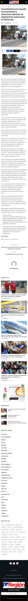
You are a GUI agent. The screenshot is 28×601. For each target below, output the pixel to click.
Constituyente (22, 532)
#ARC (3, 524)
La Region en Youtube (6, 478)
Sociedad (3, 505)
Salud (2, 497)
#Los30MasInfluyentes (18, 527)
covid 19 (10, 534)
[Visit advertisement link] (14, 393)
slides (2, 502)
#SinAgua (12, 529)
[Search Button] (26, 2)
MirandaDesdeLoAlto (6, 549)
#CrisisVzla (6, 239)
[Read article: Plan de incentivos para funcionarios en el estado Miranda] (4, 423)
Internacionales (5, 475)
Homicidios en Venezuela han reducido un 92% (13, 315)
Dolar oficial (4, 539)
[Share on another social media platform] (23, 51)
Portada (23, 549)
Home (2, 6)
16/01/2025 (11, 318)
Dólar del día (4, 456)
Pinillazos (4, 489)
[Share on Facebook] (9, 51)
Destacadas (5, 292)
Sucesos (3, 508)
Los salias (10, 547)
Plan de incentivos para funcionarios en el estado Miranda (17, 422)
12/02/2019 (15, 23)
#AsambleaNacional (10, 524)
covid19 (15, 534)
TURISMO (3, 513)
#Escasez (4, 527)
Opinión (3, 486)
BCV (7, 532)
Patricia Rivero (5, 318)
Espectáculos (5, 470)
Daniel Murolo (8, 23)
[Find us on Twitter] (14, 563)
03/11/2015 (11, 418)
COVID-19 (3, 442)
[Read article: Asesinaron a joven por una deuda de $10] (4, 410)
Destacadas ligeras (6, 453)
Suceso (14, 551)
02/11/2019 (11, 424)
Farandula (4, 472)
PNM (18, 549)
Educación (4, 461)
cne (16, 532)
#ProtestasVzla (14, 239)
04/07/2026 (13, 298)
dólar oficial (15, 539)
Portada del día (5, 494)
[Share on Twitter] (16, 51)
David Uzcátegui (5, 537)
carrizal (12, 532)
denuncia (12, 537)
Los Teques (4, 480)
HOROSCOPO (4, 544)
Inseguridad (17, 544)
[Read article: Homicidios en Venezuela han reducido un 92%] (14, 307)
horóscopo (11, 544)
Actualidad (4, 434)
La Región (4, 547)
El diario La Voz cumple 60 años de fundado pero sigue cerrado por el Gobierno (13, 295)
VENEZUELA (4, 554)
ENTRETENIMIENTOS (6, 467)
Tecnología (4, 510)
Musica (14, 549)
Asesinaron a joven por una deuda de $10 (17, 409)
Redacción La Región (6, 298)
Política (3, 491)
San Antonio (4, 500)
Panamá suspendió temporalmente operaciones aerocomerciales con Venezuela (14, 336)
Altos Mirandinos (8, 6)
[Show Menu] (1, 2)
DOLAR (23, 537)
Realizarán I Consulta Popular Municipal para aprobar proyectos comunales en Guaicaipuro (13, 377)
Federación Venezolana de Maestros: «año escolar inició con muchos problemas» (13, 356)
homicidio (20, 542)
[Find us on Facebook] (11, 563)
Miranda (22, 547)
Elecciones (4, 542)
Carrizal (3, 440)
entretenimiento (5, 464)
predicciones (4, 551)
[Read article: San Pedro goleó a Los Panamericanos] (4, 417)
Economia (3, 459)
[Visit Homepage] (14, 2)
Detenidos (18, 537)
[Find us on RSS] (17, 563)
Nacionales (4, 483)
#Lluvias (9, 527)
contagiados (4, 534)
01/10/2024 (11, 338)
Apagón (3, 532)
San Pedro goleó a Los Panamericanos (14, 416)
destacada (4, 448)
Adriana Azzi (18, 529)
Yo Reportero (4, 516)
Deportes (3, 445)
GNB (15, 542)
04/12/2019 (11, 412)
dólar (10, 539)
